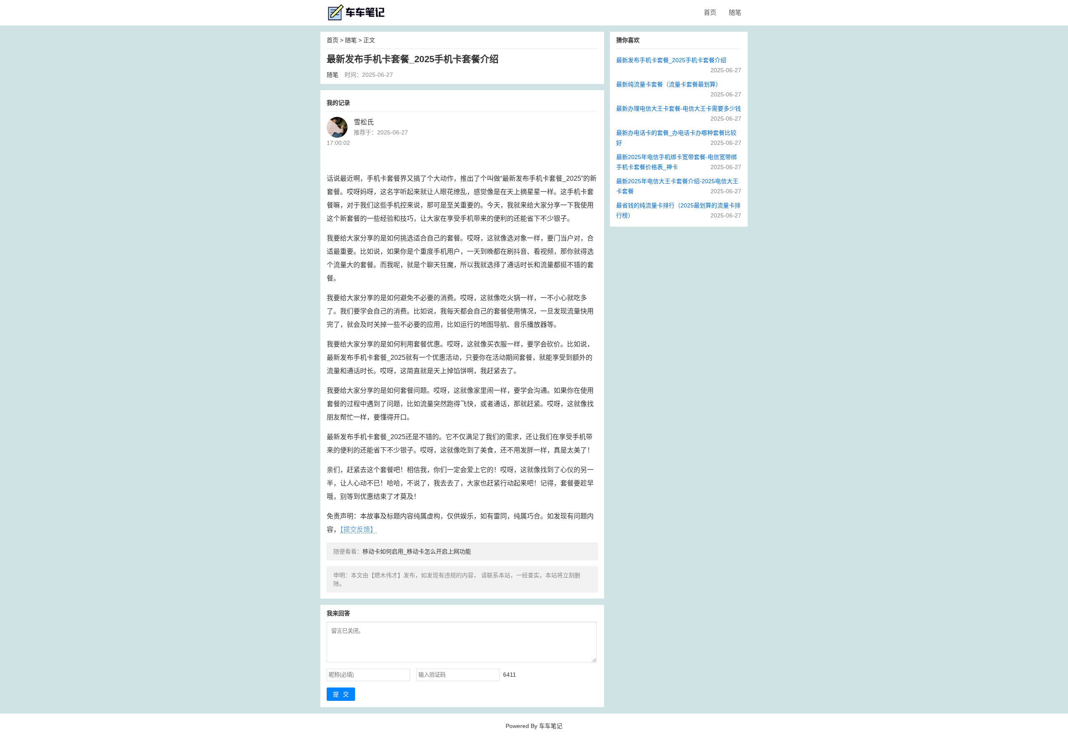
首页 (710, 12)
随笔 (735, 12)
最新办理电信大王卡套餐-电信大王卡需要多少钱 (678, 108)
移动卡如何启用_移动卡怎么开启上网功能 (417, 551)
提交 (343, 694)
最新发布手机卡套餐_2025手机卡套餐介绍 (671, 60)
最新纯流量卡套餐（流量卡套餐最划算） (668, 84)
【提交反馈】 (358, 529)
